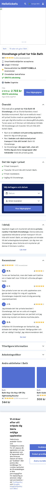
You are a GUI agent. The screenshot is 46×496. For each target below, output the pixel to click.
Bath (4, 49)
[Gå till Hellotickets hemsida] (10, 4)
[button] (23, 104)
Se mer (23, 337)
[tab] (23, 104)
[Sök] (25, 4)
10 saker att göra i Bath (18, 49)
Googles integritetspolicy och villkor (16, 486)
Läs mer (23, 249)
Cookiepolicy (17, 482)
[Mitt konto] (43, 4)
